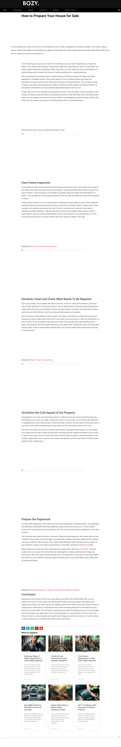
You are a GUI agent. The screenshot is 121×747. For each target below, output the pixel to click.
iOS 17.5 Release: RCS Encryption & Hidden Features (87, 707)
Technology (17, 10)
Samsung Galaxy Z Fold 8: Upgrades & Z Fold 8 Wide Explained (33, 658)
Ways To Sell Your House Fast (42, 360)
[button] (119, 10)
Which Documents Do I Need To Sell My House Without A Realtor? (55, 590)
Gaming (30, 10)
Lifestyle (43, 10)
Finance (56, 10)
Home (5, 10)
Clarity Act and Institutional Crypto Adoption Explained (59, 658)
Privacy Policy (70, 10)
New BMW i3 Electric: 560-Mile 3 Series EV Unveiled (33, 707)
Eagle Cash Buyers (82, 549)
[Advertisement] (60, 31)
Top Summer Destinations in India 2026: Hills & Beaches (87, 658)
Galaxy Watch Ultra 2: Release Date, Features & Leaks (60, 707)
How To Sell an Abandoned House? (44, 246)
